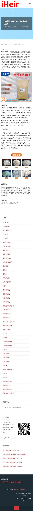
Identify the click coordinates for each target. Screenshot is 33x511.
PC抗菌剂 (6, 226)
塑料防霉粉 (6, 254)
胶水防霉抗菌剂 (7, 326)
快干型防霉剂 (7, 282)
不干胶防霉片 (7, 230)
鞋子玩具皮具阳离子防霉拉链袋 (12, 462)
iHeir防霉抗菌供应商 (15, 482)
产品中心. (10, 26)
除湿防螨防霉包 (7, 369)
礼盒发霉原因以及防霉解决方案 (12, 450)
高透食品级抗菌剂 (8, 393)
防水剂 (5, 333)
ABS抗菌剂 (6, 222)
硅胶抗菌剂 (6, 310)
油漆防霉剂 (6, 302)
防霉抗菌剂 (6, 357)
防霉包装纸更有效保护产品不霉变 (13, 466)
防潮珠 (5, 337)
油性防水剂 (6, 298)
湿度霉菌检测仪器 (8, 306)
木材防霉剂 (6, 290)
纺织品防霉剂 (7, 314)
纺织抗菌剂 (6, 318)
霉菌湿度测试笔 (7, 389)
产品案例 (5, 238)
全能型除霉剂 (7, 242)
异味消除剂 (6, 278)
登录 (16, 203)
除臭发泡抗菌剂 (7, 381)
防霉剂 (5, 349)
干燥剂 (5, 270)
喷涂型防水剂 (7, 246)
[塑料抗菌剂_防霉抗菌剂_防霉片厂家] (10, 4)
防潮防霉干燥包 (7, 341)
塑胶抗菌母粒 (7, 258)
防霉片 (5, 365)
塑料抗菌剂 (6, 250)
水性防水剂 (6, 294)
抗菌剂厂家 (4, 482)
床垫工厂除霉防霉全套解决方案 (12, 458)
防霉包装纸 (6, 353)
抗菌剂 (5, 286)
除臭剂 (5, 373)
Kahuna (15, 489)
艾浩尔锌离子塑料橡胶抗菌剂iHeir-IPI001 (15, 454)
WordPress (22, 489)
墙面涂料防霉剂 (7, 262)
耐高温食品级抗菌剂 (9, 322)
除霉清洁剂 (6, 385)
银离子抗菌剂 (7, 329)
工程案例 (5, 266)
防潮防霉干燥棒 (7, 345)
